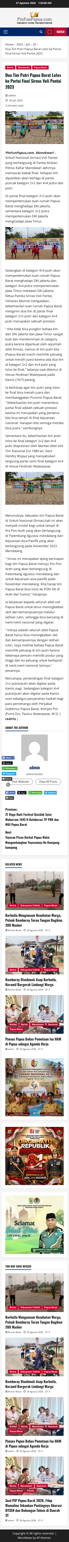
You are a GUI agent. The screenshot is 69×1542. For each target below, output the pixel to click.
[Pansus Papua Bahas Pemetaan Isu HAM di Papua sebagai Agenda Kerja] (34, 1014)
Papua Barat (40, 67)
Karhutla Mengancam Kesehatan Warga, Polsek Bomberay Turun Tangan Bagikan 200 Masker (33, 920)
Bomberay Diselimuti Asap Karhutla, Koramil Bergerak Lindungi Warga (31, 982)
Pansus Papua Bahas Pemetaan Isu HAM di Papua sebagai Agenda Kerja (33, 1041)
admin (12, 95)
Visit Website (20, 782)
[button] (5, 32)
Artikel (13, 1024)
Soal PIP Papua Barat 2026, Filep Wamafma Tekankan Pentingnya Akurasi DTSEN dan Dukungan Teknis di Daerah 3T (33, 1508)
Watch (61, 32)
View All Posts (48, 782)
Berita (10, 67)
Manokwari (24, 67)
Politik (30, 1490)
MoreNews (25, 1538)
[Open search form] (41, 31)
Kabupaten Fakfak (30, 905)
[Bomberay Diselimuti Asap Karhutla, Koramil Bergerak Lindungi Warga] (34, 955)
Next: (32, 840)
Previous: (32, 817)
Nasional (53, 1024)
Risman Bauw (14, 930)
